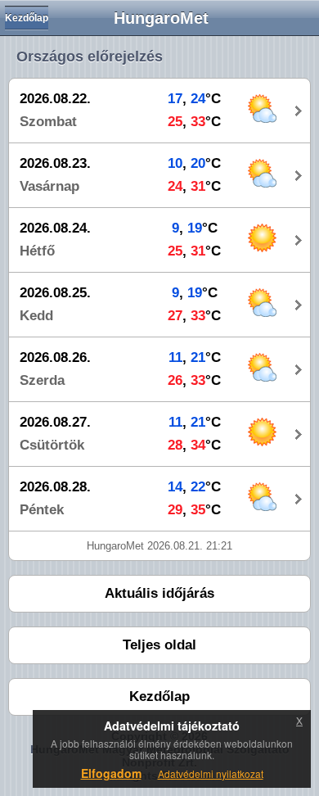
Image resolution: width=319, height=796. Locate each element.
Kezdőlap (26, 18)
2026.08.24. (55, 228)
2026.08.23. (55, 163)
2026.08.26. (55, 357)
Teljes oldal (159, 645)
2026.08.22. (55, 98)
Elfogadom (111, 773)
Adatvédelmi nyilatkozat (210, 773)
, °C (194, 98)
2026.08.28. (55, 487)
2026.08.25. (55, 293)
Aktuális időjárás (159, 593)
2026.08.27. (55, 422)
